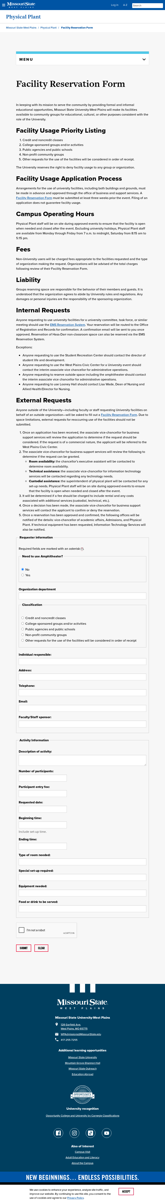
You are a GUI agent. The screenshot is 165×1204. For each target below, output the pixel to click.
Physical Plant (23, 16)
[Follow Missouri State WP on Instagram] (74, 1133)
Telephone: (27, 686)
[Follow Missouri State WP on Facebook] (58, 1133)
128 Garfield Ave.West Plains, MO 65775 (74, 1027)
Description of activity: (35, 751)
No (27, 569)
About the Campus (82, 1163)
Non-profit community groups (46, 635)
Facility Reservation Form (34, 198)
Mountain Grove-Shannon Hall (82, 1063)
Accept (126, 1191)
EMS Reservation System (67, 324)
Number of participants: (36, 771)
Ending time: (28, 839)
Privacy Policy (75, 1198)
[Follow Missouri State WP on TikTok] (90, 1133)
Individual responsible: (35, 654)
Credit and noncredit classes (45, 618)
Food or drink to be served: (38, 902)
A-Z (125, 5)
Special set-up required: (36, 871)
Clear (41, 948)
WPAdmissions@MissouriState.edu (81, 1034)
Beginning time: (30, 818)
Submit (24, 948)
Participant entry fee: (34, 787)
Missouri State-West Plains (21, 28)
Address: (25, 670)
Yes (27, 575)
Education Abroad (82, 1074)
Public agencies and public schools (50, 629)
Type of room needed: (34, 855)
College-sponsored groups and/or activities (55, 623)
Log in (114, 5)
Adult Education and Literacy (82, 1157)
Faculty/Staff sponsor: (35, 717)
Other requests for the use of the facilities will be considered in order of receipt (80, 640)
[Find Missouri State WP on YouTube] (106, 1133)
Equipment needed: (33, 886)
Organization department (37, 589)
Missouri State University (82, 1057)
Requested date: (31, 802)
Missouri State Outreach (83, 1069)
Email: (23, 701)
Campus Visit (82, 1152)
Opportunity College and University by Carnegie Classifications (82, 1116)
